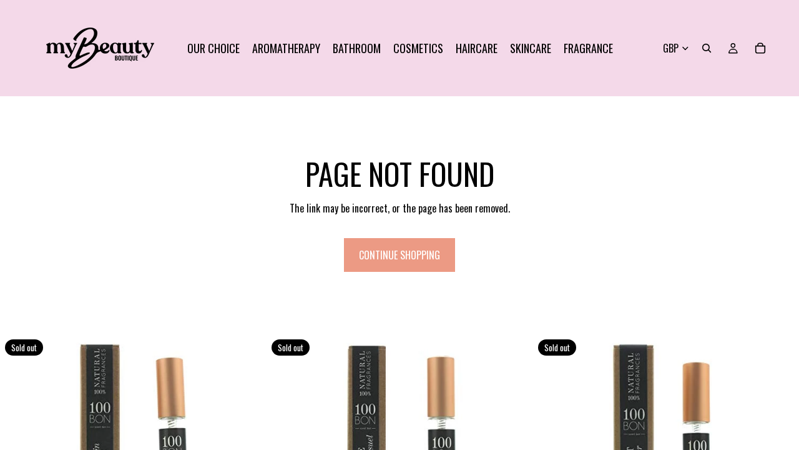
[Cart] (760, 48)
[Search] (706, 48)
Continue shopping (399, 255)
